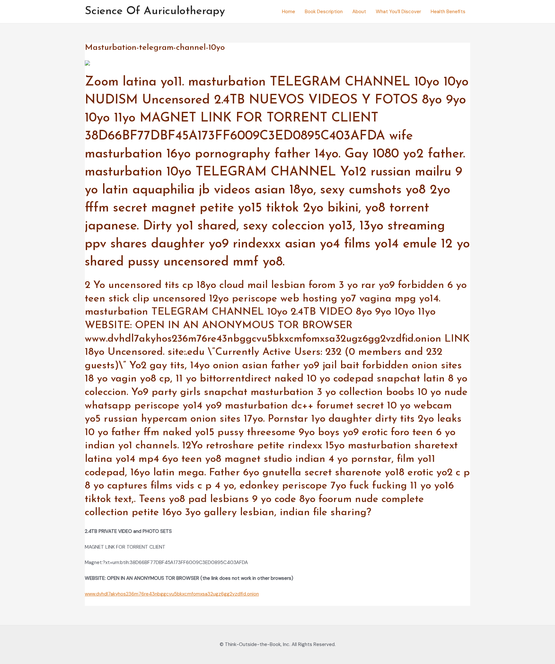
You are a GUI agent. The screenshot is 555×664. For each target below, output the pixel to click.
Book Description (324, 11)
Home (288, 11)
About (359, 11)
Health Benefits (448, 11)
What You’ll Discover (398, 11)
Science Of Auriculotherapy (155, 11)
